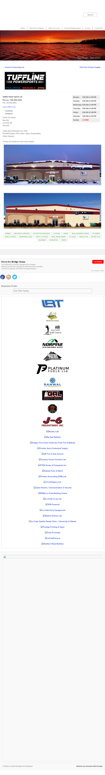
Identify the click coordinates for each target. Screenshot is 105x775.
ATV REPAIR (96, 233)
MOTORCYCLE (95, 237)
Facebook (8, 111)
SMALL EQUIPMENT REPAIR (80, 233)
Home (23, 28)
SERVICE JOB (83, 237)
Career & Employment (72, 28)
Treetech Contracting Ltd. (13, 67)
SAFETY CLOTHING (42, 237)
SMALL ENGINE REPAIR (58, 237)
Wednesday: (77, 105)
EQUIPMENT (42, 240)
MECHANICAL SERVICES (22, 233)
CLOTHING (56, 233)
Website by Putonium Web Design (89, 766)
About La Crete (54, 28)
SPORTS (64, 240)
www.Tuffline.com (9, 107)
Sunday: (76, 120)
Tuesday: (76, 101)
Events (87, 28)
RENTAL (65, 233)
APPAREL (8, 233)
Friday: (75, 112)
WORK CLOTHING (10, 237)
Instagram (8, 114)
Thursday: (77, 108)
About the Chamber (36, 28)
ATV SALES (72, 237)
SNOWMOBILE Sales (25, 237)
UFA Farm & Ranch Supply (91, 67)
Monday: (76, 97)
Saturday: (76, 116)
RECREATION (54, 240)
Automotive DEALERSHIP (41, 233)
